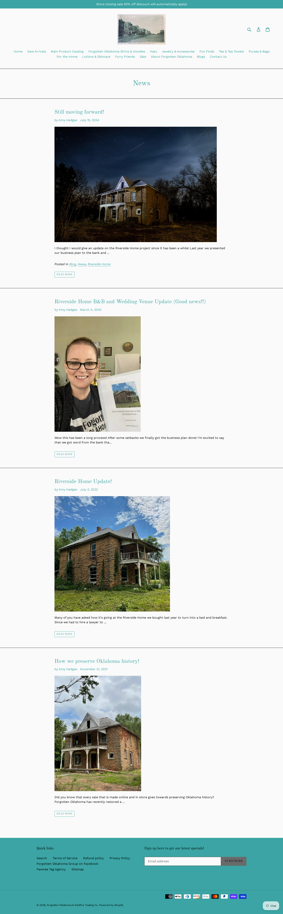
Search (42, 858)
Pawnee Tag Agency (51, 869)
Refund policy (93, 858)
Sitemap (77, 869)
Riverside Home (99, 264)
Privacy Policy (120, 858)
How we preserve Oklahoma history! (96, 661)
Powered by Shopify (111, 905)
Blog (72, 264)
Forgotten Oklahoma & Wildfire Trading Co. (72, 905)
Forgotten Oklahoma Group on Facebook (67, 864)
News (82, 264)
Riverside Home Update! (83, 481)
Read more (64, 274)
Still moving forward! (79, 112)
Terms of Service (65, 858)
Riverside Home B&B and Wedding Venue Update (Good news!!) (130, 302)
